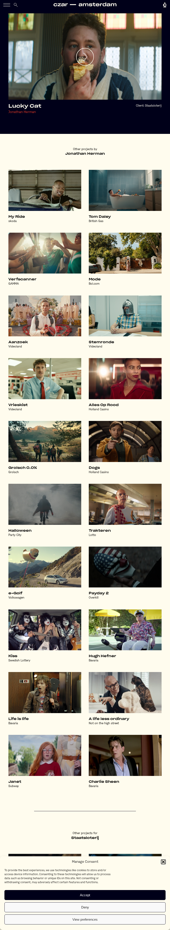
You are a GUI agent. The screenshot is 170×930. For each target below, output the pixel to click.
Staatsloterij (153, 105)
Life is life (18, 719)
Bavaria (93, 660)
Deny (85, 907)
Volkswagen (16, 597)
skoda (12, 221)
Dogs (94, 468)
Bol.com (94, 283)
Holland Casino (99, 409)
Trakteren (100, 530)
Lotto (92, 535)
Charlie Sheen (104, 781)
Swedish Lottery (19, 660)
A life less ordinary (109, 719)
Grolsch (13, 472)
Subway (13, 786)
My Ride (16, 216)
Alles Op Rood (104, 405)
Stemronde (101, 342)
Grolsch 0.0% (22, 468)
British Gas (96, 221)
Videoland (15, 346)
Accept (85, 895)
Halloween (20, 530)
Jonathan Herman (22, 112)
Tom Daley (100, 216)
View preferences (85, 919)
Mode (95, 279)
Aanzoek (18, 342)
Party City (14, 535)
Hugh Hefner (102, 656)
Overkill (94, 597)
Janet (14, 781)
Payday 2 (99, 593)
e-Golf (15, 593)
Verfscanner (22, 279)
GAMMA (13, 283)
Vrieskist (18, 405)
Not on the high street (104, 723)
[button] (163, 862)
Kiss (12, 656)
